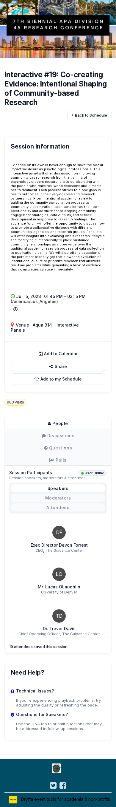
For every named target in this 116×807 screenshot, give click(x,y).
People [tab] (59, 423)
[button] (58, 378)
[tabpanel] (58, 535)
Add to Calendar (61, 353)
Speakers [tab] (58, 488)
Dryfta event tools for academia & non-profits (65, 799)
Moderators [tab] (58, 497)
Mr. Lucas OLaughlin (59, 586)
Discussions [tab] (60, 435)
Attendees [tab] (57, 507)
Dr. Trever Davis (59, 628)
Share (60, 366)
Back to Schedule (90, 115)
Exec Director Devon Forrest (59, 545)
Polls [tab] (60, 460)
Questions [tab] (60, 447)
